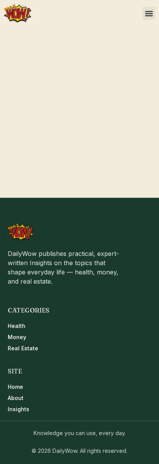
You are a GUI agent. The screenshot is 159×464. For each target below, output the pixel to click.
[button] (148, 13)
